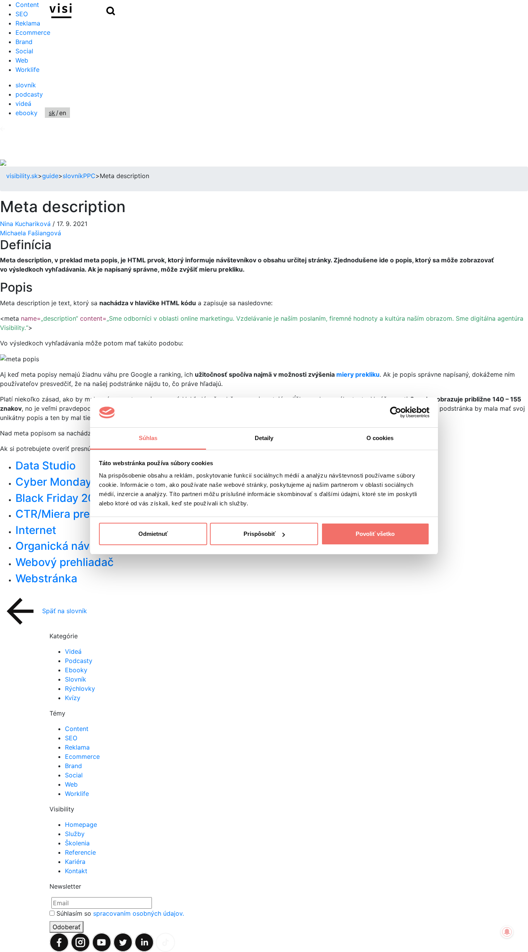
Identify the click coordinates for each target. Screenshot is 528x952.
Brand (23, 42)
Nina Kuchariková (26, 224)
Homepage (81, 824)
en (62, 113)
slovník (25, 85)
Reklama (27, 23)
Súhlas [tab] (148, 438)
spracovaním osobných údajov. (138, 913)
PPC (89, 176)
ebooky (26, 113)
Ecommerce (32, 32)
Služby (75, 834)
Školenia (77, 843)
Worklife (27, 69)
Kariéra (75, 861)
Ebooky (76, 670)
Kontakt (76, 871)
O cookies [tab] (380, 438)
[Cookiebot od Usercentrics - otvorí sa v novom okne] (395, 412)
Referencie (80, 852)
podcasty (29, 94)
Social (24, 51)
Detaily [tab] (264, 438)
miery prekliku (358, 374)
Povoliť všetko (375, 533)
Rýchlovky (80, 688)
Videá (73, 651)
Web (21, 60)
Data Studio (45, 465)
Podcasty (78, 661)
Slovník (75, 679)
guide (50, 176)
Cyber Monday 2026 (68, 481)
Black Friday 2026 (61, 498)
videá (23, 103)
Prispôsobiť (260, 533)
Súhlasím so (120, 913)
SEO (71, 738)
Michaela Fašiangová (30, 233)
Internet (35, 530)
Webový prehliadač (64, 562)
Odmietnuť (153, 533)
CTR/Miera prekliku (64, 513)
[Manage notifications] (507, 932)
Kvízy (72, 698)
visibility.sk (22, 176)
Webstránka (46, 578)
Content (77, 729)
